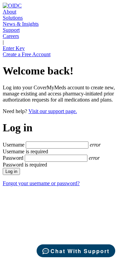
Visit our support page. (52, 111)
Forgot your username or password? (41, 183)
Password (13, 158)
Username (13, 145)
